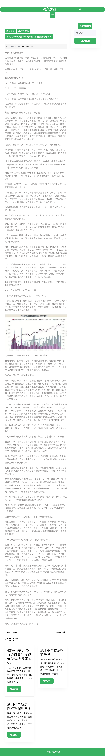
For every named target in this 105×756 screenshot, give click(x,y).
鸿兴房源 (49, 9)
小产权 (48, 752)
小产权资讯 (23, 31)
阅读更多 (15, 690)
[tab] (52, 15)
